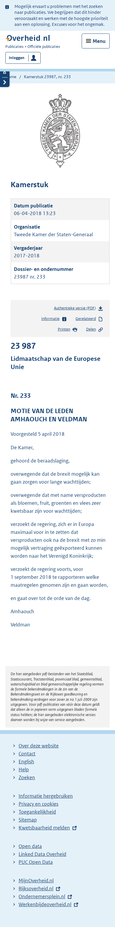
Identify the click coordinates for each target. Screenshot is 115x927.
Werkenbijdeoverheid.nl (45, 904)
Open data (30, 846)
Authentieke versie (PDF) (76, 309)
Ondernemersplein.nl (42, 896)
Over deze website (39, 745)
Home (10, 76)
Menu (99, 41)
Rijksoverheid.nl (36, 888)
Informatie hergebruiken (46, 796)
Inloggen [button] (16, 57)
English (26, 761)
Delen (91, 329)
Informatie (50, 318)
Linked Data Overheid (42, 854)
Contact (27, 753)
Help (24, 769)
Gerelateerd (85, 318)
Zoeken (27, 777)
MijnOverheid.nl (36, 880)
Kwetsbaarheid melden (44, 827)
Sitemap (28, 820)
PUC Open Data (36, 862)
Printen (64, 329)
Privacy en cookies (38, 804)
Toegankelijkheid (37, 812)
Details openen (4, 72)
